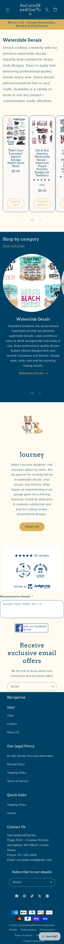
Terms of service (24, 935)
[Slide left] (24, 220)
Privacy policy (47, 930)
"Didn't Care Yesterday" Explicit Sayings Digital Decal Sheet (15, 158)
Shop (10, 715)
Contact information (34, 941)
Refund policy (28, 930)
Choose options (42, 203)
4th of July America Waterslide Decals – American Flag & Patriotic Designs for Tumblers (42, 163)
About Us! (32, 526)
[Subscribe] (53, 686)
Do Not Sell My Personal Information (30, 756)
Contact (12, 724)
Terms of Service (18, 781)
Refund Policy (16, 764)
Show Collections (14, 245)
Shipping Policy (16, 772)
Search (11, 813)
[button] (7, 10)
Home (11, 707)
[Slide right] (40, 220)
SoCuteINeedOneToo (29, 925)
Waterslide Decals (31, 373)
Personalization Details (16, 596)
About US (13, 732)
